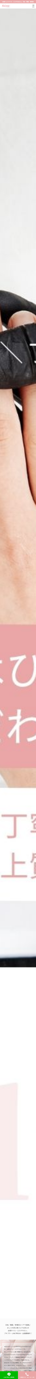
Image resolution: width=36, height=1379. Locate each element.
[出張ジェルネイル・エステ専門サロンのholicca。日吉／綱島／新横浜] (6, 6)
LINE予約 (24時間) (9, 1377)
